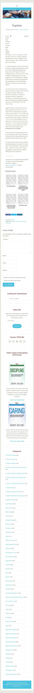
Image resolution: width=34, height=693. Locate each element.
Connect (7, 516)
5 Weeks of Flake (10, 500)
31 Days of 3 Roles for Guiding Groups (16, 467)
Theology (8, 658)
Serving (7, 617)
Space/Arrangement (11, 633)
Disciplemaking (9, 520)
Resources (8, 613)
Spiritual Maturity (10, 642)
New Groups (8, 581)
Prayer (7, 609)
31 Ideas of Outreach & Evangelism (15, 495)
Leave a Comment (24, 29)
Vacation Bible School (11, 674)
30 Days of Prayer (10, 459)
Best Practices (9, 508)
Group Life (8, 548)
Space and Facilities (10, 629)
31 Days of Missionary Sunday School (15, 477)
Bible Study (8, 512)
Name (5, 255)
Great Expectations (10, 544)
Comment (6, 239)
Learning (7, 564)
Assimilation (8, 504)
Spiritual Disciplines (11, 638)
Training (7, 662)
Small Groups (9, 621)
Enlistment (8, 524)
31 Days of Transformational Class (15, 483)
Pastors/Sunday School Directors (14, 597)
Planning (7, 605)
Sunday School (9, 650)
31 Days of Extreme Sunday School (15, 473)
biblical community (16, 221)
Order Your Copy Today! (17, 441)
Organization (9, 585)
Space (7, 625)
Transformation (9, 666)
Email (4, 263)
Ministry (13, 219)
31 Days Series (9, 487)
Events (7, 536)
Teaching (8, 654)
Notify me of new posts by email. (12, 280)
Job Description (9, 556)
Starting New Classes (11, 646)
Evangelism (8, 532)
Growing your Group (11, 552)
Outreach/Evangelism (11, 593)
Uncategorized (9, 670)
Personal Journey (10, 601)
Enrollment (8, 528)
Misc (6, 573)
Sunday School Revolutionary (17, 13)
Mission (7, 577)
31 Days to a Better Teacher (13, 491)
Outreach (8, 589)
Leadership (8, 560)
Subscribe (17, 326)
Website (5, 270)
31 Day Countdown (10, 463)
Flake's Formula (9, 540)
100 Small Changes (10, 455)
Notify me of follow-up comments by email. (15, 277)
